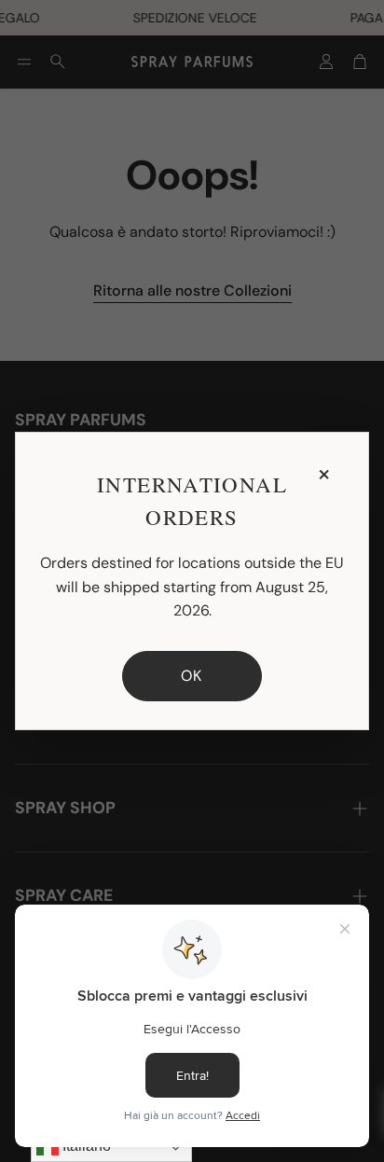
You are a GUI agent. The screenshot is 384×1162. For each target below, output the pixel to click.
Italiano (85, 1146)
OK (192, 675)
